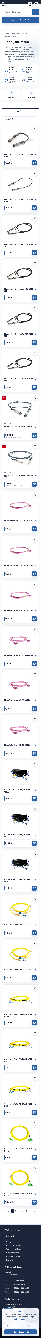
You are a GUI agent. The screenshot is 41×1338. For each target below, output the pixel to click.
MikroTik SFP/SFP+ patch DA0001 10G (18, 428)
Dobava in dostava (13, 1245)
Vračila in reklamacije (14, 1253)
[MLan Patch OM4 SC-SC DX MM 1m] (20, 640)
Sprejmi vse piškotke (22, 1332)
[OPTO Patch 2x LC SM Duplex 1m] (20, 909)
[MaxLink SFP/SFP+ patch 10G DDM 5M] (20, 363)
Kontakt (9, 1260)
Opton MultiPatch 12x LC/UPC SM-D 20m (18, 1105)
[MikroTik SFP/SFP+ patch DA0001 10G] (20, 408)
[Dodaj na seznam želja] (35, 128)
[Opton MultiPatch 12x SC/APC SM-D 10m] (20, 1134)
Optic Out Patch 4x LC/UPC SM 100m (17, 791)
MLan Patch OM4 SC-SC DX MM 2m (18, 700)
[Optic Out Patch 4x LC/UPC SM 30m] (20, 819)
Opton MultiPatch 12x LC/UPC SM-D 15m (18, 1060)
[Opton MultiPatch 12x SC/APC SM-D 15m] (20, 1178)
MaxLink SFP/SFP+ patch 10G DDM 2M (18, 290)
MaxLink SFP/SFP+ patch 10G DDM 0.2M (18, 155)
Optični (24, 33)
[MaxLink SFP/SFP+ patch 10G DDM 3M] (20, 319)
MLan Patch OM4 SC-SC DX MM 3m (18, 745)
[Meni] (36, 4)
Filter (22, 111)
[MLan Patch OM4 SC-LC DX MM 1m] (20, 505)
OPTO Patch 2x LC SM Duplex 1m (17, 924)
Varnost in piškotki (13, 1249)
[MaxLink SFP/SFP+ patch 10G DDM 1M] (20, 229)
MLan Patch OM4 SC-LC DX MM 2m (18, 565)
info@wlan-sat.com (22, 1284)
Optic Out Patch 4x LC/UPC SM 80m (17, 881)
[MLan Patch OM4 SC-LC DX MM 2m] (20, 550)
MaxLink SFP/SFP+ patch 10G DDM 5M (18, 380)
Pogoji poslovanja (13, 1242)
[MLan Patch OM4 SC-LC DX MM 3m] (20, 595)
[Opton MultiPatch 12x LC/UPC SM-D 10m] (20, 999)
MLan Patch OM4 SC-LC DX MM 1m (18, 521)
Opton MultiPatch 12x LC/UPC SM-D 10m (18, 1015)
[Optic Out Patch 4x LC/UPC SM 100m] (20, 775)
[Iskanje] (35, 12)
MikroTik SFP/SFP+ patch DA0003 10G (18, 476)
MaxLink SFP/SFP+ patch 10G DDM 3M (18, 335)
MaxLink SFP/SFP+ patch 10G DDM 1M (18, 245)
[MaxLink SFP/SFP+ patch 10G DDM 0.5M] (20, 184)
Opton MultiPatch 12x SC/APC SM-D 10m (18, 1150)
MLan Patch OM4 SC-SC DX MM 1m (18, 655)
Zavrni (30, 1326)
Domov (6, 33)
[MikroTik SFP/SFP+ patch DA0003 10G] (20, 457)
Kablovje (15, 33)
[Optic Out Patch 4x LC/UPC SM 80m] (20, 864)
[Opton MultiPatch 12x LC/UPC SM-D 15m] (20, 1044)
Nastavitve (13, 1326)
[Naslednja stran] (30, 1211)
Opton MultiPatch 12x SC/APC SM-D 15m (18, 1195)
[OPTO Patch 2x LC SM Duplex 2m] (20, 954)
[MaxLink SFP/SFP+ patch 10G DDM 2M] (20, 274)
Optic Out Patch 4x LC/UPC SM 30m (17, 836)
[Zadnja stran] (34, 1211)
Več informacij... (20, 1319)
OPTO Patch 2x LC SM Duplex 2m (17, 969)
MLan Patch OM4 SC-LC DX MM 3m (18, 610)
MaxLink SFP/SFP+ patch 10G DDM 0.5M (18, 200)
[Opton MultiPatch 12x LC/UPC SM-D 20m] (20, 1089)
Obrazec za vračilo (13, 1256)
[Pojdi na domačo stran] (13, 4)
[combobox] (17, 12)
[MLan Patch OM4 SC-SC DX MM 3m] (20, 730)
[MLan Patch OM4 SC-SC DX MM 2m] (20, 685)
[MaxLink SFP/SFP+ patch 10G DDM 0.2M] (20, 139)
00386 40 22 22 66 (21, 1280)
